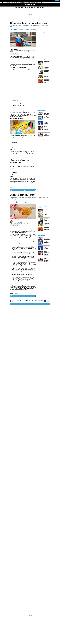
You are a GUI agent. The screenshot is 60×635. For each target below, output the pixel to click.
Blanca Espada (16, 220)
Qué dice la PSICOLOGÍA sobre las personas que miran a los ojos (32, 2)
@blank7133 (20, 220)
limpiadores (12, 58)
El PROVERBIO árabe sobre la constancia (20, 2)
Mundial (32, 7)
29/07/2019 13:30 (16, 223)
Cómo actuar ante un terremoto (15, 27)
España (16, 7)
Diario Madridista (42, 7)
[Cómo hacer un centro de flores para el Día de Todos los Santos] (41, 76)
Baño (13, 293)
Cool (29, 7)
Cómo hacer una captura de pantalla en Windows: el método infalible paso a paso (23, 29)
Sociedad (38, 7)
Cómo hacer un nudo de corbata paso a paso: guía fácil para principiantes (22, 30)
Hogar (14, 187)
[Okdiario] (30, 4)
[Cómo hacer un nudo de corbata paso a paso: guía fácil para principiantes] (41, 72)
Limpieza (16, 187)
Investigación (26, 7)
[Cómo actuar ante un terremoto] (41, 63)
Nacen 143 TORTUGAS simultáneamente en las (41, 2)
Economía (19, 7)
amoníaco (17, 114)
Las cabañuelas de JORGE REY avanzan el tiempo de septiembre (12, 2)
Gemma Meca (16, 49)
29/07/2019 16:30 (16, 52)
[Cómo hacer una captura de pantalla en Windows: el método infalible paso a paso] (41, 67)
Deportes (22, 7)
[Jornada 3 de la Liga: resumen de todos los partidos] (41, 118)
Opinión (35, 7)
